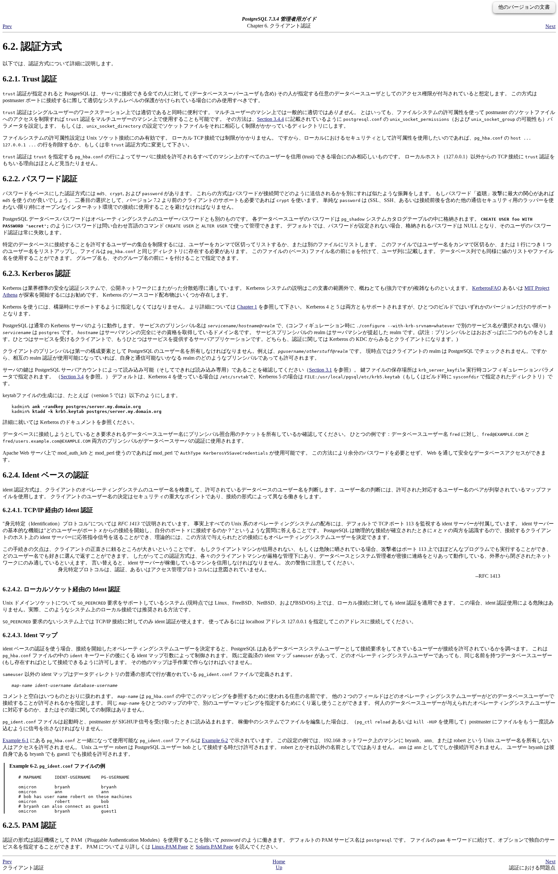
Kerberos (486, 288)
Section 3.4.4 (270, 119)
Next (550, 26)
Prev (7, 26)
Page (170, 846)
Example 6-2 (215, 740)
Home (279, 861)
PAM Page (214, 846)
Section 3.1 (320, 370)
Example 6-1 (16, 740)
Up (279, 867)
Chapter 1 (247, 307)
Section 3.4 (72, 376)
